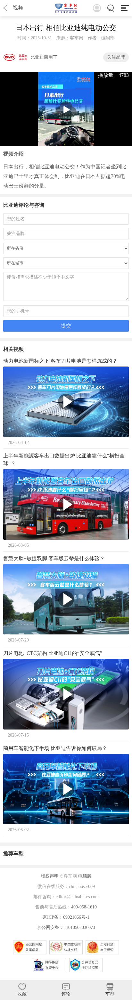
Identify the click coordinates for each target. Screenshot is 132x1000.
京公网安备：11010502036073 (66, 927)
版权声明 (50, 876)
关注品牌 (116, 57)
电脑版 (85, 876)
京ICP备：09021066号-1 (66, 917)
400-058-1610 (84, 907)
